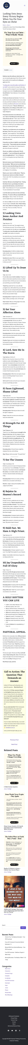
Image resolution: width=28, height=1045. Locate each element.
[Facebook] (8, 1030)
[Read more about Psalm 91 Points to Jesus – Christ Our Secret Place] (14, 851)
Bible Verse (7, 969)
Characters (7, 971)
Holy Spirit (7, 983)
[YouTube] (12, 1030)
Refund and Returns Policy (14, 1026)
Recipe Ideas (8, 992)
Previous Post (14, 740)
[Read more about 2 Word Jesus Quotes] (14, 769)
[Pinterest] (16, 1030)
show (11, 70)
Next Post (14, 744)
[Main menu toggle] (24, 5)
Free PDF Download (9, 980)
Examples (7, 976)
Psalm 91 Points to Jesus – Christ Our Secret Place (12, 869)
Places (6, 990)
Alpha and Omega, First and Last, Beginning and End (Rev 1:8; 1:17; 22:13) (14, 911)
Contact (14, 1022)
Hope (6, 985)
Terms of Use (14, 1020)
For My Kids (7, 978)
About (14, 1024)
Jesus (5, 789)
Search (3, 925)
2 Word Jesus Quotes (11, 787)
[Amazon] (19, 1030)
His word (16, 104)
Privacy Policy (14, 1018)
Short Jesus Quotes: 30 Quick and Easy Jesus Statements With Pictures (13, 828)
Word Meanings (8, 995)
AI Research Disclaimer (14, 1016)
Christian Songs (8, 973)
